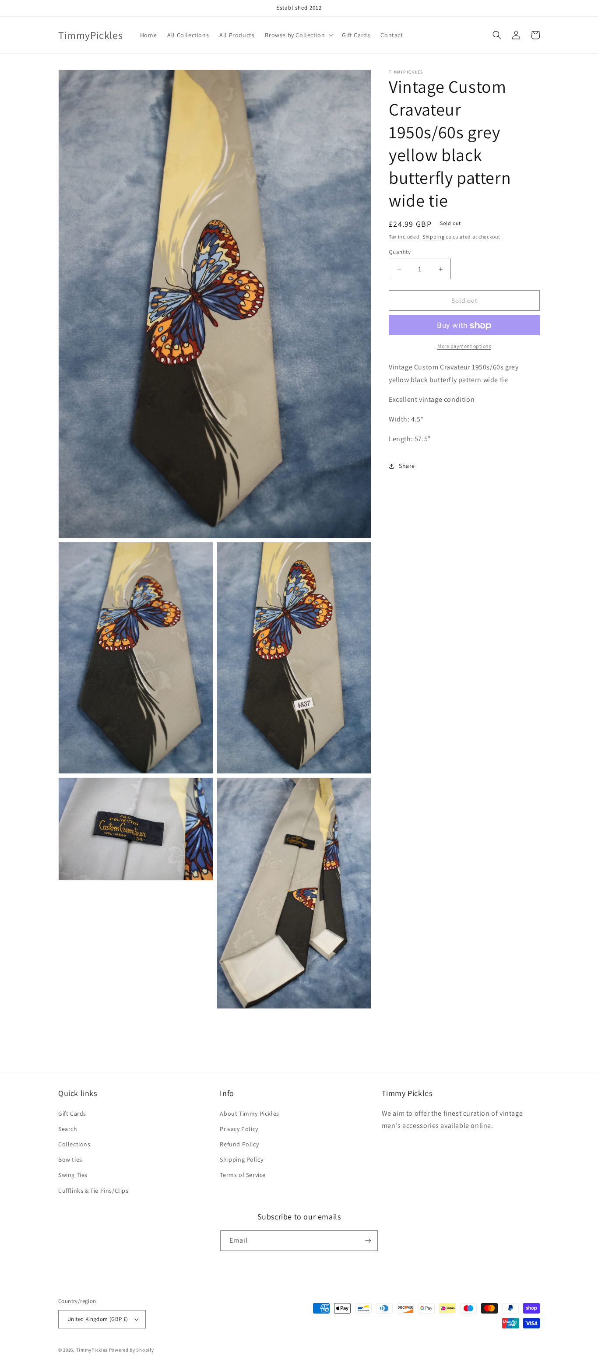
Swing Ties (73, 1175)
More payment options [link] (464, 346)
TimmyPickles (92, 1350)
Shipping (433, 236)
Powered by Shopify (131, 1350)
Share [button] (407, 466)
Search (67, 1129)
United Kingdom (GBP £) (97, 1319)
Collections (74, 1144)
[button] (298, 35)
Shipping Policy (241, 1159)
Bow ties (70, 1159)
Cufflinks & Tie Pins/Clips (93, 1190)
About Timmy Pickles (249, 1113)
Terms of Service (243, 1175)
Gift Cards (72, 1113)
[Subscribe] (367, 1240)
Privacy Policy (239, 1129)
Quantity (400, 252)
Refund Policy (239, 1144)
